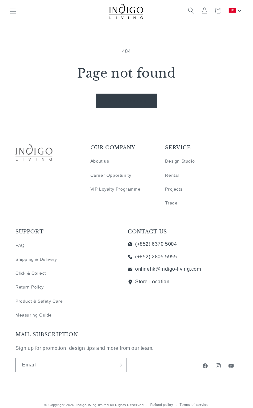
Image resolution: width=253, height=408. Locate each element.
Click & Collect (30, 273)
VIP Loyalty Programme (115, 189)
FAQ (20, 245)
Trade (171, 202)
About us (99, 161)
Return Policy (29, 287)
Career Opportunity (110, 175)
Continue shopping (126, 100)
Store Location (152, 281)
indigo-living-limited (93, 405)
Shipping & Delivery (36, 259)
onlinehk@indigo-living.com (168, 269)
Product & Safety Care (39, 301)
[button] (13, 11)
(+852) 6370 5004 (156, 244)
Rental (172, 175)
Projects (173, 189)
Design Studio (180, 161)
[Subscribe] (119, 365)
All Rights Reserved (126, 405)
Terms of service (194, 404)
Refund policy (161, 404)
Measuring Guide (33, 315)
